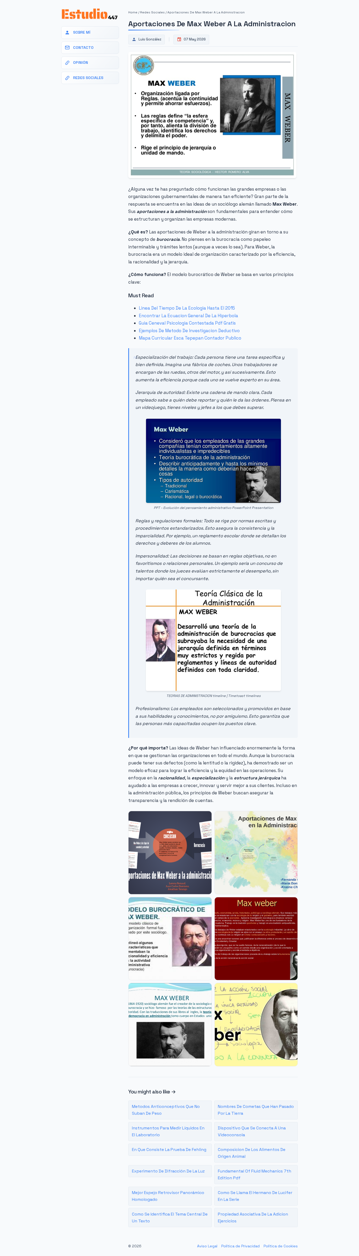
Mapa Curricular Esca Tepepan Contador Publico (190, 338)
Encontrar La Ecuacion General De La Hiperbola (188, 316)
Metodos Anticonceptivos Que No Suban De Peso (166, 1110)
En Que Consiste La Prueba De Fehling (169, 1149)
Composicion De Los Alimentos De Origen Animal (251, 1153)
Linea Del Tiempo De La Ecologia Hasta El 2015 (187, 308)
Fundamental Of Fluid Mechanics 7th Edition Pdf (254, 1174)
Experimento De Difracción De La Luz (168, 1171)
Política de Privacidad (240, 1246)
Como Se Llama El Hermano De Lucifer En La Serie (255, 1196)
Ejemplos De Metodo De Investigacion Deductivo (189, 330)
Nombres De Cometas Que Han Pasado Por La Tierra (256, 1110)
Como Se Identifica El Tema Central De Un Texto (170, 1217)
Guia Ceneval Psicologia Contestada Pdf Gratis (187, 323)
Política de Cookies (281, 1246)
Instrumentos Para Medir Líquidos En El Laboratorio (168, 1131)
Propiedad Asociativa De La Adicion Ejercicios (253, 1217)
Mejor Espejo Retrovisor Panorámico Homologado (168, 1196)
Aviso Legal (207, 1246)
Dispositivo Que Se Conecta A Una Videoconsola (252, 1131)
